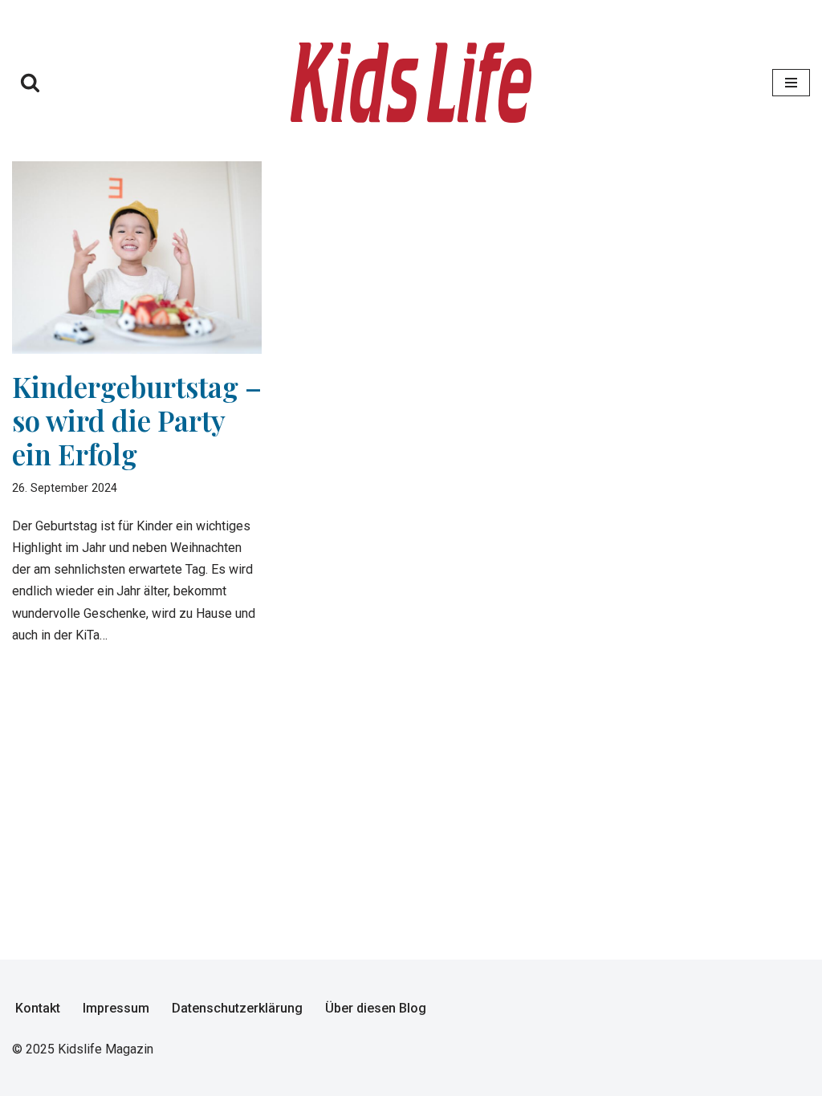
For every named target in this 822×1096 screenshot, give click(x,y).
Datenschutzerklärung (237, 1008)
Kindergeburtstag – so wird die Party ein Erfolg (137, 420)
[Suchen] (30, 82)
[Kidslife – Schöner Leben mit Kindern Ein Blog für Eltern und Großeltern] (411, 83)
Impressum (116, 1008)
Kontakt (37, 1008)
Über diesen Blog (375, 1008)
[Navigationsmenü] (791, 82)
